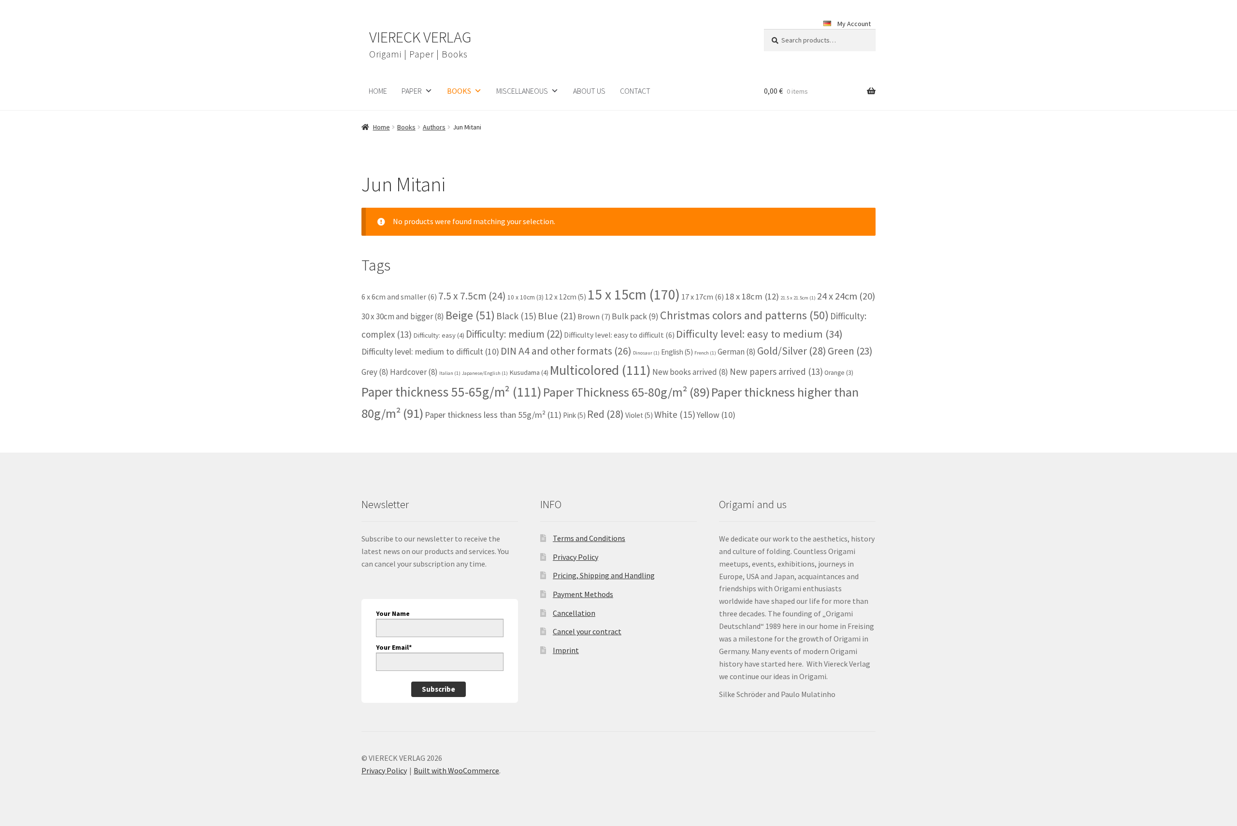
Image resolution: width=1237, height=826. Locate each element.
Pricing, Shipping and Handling (604, 575)
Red (605, 414)
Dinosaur (646, 353)
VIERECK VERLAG (420, 37)
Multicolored (600, 370)
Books (459, 91)
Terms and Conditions (589, 538)
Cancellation (574, 613)
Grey (374, 372)
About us (589, 91)
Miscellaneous (522, 91)
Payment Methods (583, 594)
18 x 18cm (752, 296)
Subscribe (438, 689)
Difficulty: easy (438, 335)
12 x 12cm (565, 296)
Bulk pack (635, 316)
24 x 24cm (846, 296)
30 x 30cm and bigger (402, 316)
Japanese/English (485, 373)
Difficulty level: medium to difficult (430, 351)
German (737, 351)
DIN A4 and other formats (566, 350)
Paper (412, 91)
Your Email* (394, 647)
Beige (470, 315)
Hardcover (414, 372)
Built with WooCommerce (456, 770)
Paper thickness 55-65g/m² (451, 392)
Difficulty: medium (514, 334)
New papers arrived (776, 371)
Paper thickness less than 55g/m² (493, 414)
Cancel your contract (587, 631)
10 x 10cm (525, 297)
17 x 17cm (702, 296)
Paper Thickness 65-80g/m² (626, 392)
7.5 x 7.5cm (472, 295)
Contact (635, 91)
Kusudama (528, 372)
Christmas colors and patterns (744, 315)
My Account (854, 23)
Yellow (716, 414)
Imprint (566, 650)
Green (850, 350)
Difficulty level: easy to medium (759, 334)
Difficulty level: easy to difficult (619, 335)
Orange (838, 373)
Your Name (393, 613)
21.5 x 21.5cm (798, 298)
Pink (574, 415)
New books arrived (690, 372)
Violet (639, 415)
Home (381, 127)
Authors (434, 127)
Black (516, 316)
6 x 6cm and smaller (399, 296)
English (677, 351)
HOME (378, 91)
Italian (449, 373)
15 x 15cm (634, 294)
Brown (593, 316)
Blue (557, 316)
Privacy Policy (575, 557)
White (674, 414)
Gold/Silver (791, 350)
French (705, 353)
